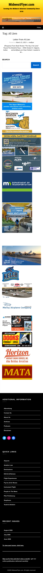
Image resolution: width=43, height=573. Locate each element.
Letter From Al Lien (21, 39)
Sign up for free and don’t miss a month (16, 559)
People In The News (10, 491)
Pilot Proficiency (9, 496)
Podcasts (7, 426)
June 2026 (7, 539)
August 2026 (8, 530)
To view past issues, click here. (13, 545)
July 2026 (7, 534)
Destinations (8, 469)
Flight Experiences (10, 478)
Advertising (8, 408)
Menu (39, 27)
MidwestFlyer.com (21, 5)
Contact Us (8, 413)
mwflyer (31, 42)
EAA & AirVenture (10, 474)
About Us (7, 417)
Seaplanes (7, 500)
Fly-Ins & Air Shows (10, 483)
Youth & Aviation (9, 504)
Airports (6, 461)
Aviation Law (8, 465)
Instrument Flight (10, 487)
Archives (7, 421)
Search (6, 60)
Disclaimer (7, 430)
